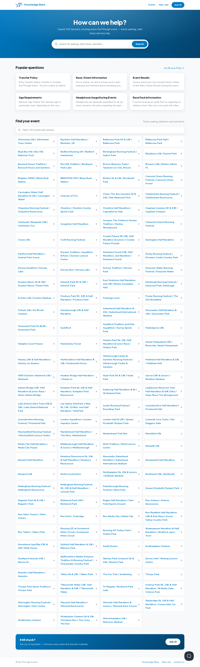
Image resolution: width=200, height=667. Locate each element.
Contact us (179, 662)
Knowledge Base (150, 662)
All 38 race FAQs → (174, 68)
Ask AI (178, 4)
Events (151, 4)
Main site (163, 4)
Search (140, 44)
